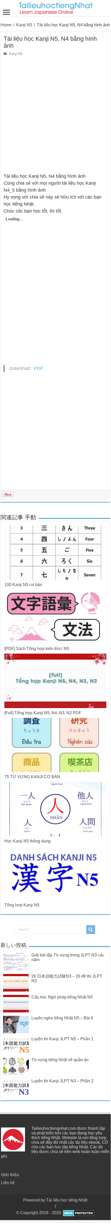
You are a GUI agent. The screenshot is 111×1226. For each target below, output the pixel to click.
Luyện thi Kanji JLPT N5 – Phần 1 (62, 1039)
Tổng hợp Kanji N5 (21, 905)
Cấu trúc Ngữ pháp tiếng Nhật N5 (62, 997)
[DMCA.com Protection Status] (78, 1213)
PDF (38, 368)
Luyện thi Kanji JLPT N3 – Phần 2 (62, 1081)
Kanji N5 (24, 25)
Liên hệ (8, 1183)
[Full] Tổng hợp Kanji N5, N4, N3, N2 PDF (42, 713)
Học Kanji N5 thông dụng (27, 841)
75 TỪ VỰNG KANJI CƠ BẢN (32, 777)
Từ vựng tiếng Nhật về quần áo (60, 1060)
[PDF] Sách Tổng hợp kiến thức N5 (36, 648)
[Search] (90, 929)
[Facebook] (55, 1206)
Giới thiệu (10, 1175)
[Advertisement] (55, 115)
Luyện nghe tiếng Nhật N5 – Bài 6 (62, 1018)
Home (6, 25)
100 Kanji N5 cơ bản (23, 584)
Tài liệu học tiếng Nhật (66, 1200)
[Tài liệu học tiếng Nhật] (55, 7)
